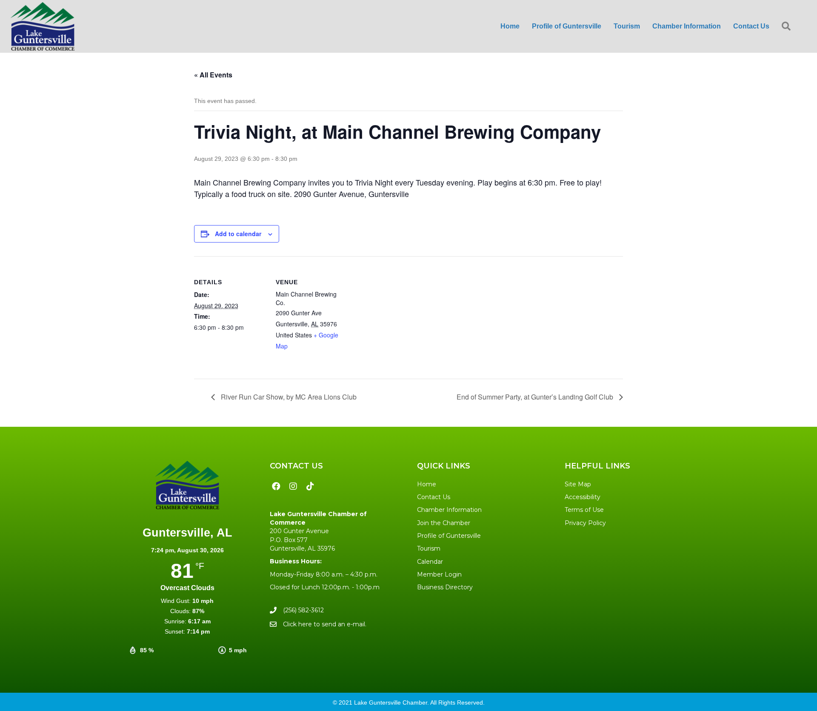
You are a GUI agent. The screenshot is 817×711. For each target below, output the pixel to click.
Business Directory (445, 587)
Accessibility (582, 497)
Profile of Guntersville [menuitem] (566, 26)
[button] (788, 26)
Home (426, 484)
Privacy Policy (585, 523)
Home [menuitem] (510, 26)
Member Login (439, 574)
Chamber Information (449, 510)
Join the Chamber (443, 523)
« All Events (213, 75)
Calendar (430, 561)
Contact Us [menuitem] (751, 26)
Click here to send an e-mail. (324, 624)
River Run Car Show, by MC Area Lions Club (288, 397)
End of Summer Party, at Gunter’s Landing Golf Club (536, 397)
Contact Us (433, 497)
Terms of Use (584, 510)
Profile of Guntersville (449, 536)
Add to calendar (238, 233)
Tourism (428, 548)
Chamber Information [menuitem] (686, 26)
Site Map (578, 484)
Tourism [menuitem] (627, 26)
